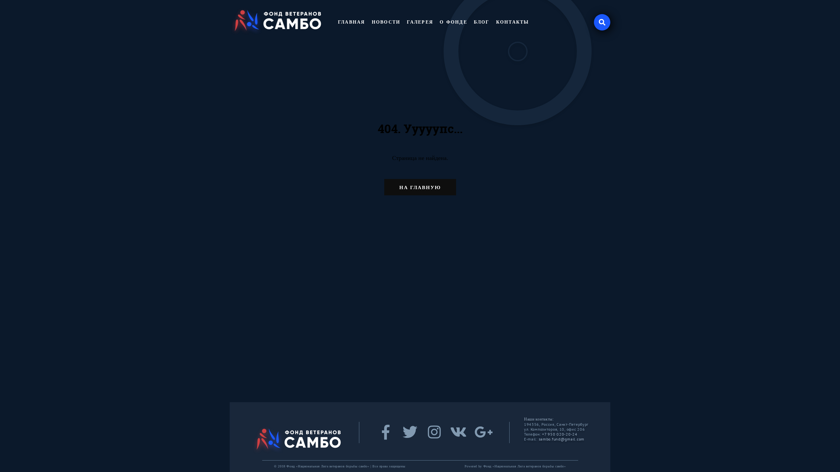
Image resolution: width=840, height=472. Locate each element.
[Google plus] (482, 436)
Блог (482, 22)
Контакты (512, 22)
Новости (386, 22)
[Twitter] (410, 436)
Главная (351, 22)
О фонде (453, 22)
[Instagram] (434, 436)
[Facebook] (385, 436)
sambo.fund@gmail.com (561, 439)
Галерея (420, 22)
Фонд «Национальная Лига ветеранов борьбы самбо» (524, 466)
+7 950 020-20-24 (560, 434)
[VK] (458, 436)
